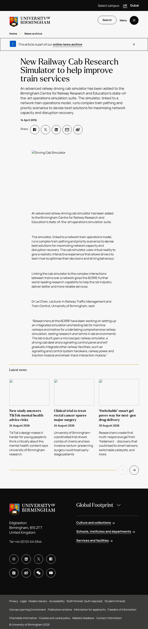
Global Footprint (94, 505)
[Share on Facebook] (34, 129)
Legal (23, 601)
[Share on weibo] (77, 129)
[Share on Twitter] (45, 129)
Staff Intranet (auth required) (84, 601)
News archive (33, 33)
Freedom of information (122, 609)
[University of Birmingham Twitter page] (38, 559)
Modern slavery (38, 601)
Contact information (109, 618)
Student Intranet (115, 601)
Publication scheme (60, 609)
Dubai (134, 5)
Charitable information (23, 618)
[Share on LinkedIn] (56, 129)
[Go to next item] (134, 470)
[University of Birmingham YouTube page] (51, 573)
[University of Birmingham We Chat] (38, 573)
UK (125, 5)
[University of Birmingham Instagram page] (13, 559)
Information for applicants (90, 609)
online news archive (67, 44)
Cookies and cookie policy (54, 618)
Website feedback (83, 618)
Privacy (13, 601)
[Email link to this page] (67, 129)
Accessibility (57, 601)
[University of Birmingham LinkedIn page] (26, 559)
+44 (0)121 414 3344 (28, 541)
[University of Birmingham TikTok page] (13, 573)
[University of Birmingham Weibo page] (26, 573)
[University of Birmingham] (29, 20)
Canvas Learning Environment (27, 609)
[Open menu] (134, 20)
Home (13, 33)
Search (107, 20)
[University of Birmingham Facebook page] (51, 559)
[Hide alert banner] (134, 44)
